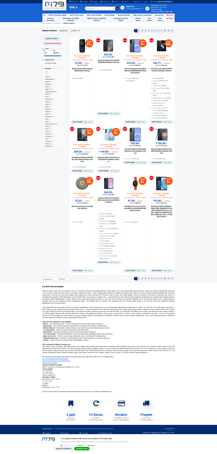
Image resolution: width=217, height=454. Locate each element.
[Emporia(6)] (43, 134)
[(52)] (43, 72)
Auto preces (159, 15)
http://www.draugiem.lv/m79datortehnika (55, 359)
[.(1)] (43, 75)
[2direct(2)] (43, 77)
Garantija (74, 1)
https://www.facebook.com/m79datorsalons (56, 361)
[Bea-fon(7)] (43, 109)
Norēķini (95, 1)
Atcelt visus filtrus (53, 43)
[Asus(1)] (43, 97)
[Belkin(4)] (43, 114)
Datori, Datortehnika (94, 15)
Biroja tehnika (109, 15)
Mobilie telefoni (69, 23)
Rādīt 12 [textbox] (63, 279)
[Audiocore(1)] (43, 99)
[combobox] (102, 8)
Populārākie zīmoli (106, 433)
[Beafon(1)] (43, 112)
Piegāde (84, 1)
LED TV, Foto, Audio (77, 15)
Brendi (170, 15)
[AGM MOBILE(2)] (43, 80)
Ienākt (145, 1)
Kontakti (116, 1)
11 (169, 30)
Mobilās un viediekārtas (53, 23)
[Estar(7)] (43, 139)
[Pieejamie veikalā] (43, 63)
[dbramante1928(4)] (43, 124)
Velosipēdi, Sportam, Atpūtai (121, 19)
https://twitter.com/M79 (49, 363)
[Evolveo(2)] (43, 144)
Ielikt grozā (82, 122)
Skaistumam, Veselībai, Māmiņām (71, 19)
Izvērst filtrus (52, 38)
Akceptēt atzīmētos (64, 448)
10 (165, 30)
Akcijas (171, 18)
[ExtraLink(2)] (43, 147)
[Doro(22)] (43, 129)
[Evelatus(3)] (43, 142)
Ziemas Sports (138, 19)
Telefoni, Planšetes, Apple (57, 15)
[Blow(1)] (43, 119)
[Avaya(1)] (43, 104)
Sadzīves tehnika (124, 15)
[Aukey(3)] (43, 102)
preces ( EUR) (162, 1)
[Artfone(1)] (43, 94)
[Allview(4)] (43, 85)
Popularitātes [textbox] (47, 279)
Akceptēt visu (81, 448)
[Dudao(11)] (43, 132)
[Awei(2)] (43, 107)
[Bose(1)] (43, 122)
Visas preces (160, 19)
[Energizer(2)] (43, 137)
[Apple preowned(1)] (43, 92)
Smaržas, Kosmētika (50, 19)
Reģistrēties (137, 1)
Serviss (126, 1)
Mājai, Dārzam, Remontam (142, 15)
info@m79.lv (171, 431)
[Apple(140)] (43, 89)
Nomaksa (106, 1)
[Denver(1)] (43, 127)
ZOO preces (149, 19)
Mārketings (91, 445)
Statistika (80, 445)
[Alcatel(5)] (43, 82)
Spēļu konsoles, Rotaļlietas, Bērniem (96, 19)
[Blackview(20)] (43, 117)
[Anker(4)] (43, 87)
